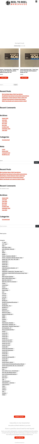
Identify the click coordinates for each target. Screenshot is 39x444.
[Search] (37, 226)
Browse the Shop (19, 416)
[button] (36, 1)
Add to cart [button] (4, 77)
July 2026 (4, 120)
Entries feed (5, 151)
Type (4, 26)
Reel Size (4, 15)
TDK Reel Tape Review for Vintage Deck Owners (14, 99)
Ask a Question (19, 437)
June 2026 (4, 121)
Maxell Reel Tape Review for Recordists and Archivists (15, 96)
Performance (3, 28)
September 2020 (6, 128)
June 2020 (4, 130)
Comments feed (6, 153)
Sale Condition (4, 30)
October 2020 (5, 127)
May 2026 (4, 123)
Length (3, 17)
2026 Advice (3, 32)
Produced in (3, 23)
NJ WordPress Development (19, 442)
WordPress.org (6, 154)
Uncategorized (6, 140)
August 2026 (5, 118)
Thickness (4, 19)
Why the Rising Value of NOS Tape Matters (12, 94)
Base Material (4, 21)
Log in (3, 149)
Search (3, 13)
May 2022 (4, 125)
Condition (4, 34)
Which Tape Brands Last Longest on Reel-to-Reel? (14, 101)
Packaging (4, 36)
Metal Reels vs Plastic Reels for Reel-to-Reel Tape (14, 97)
